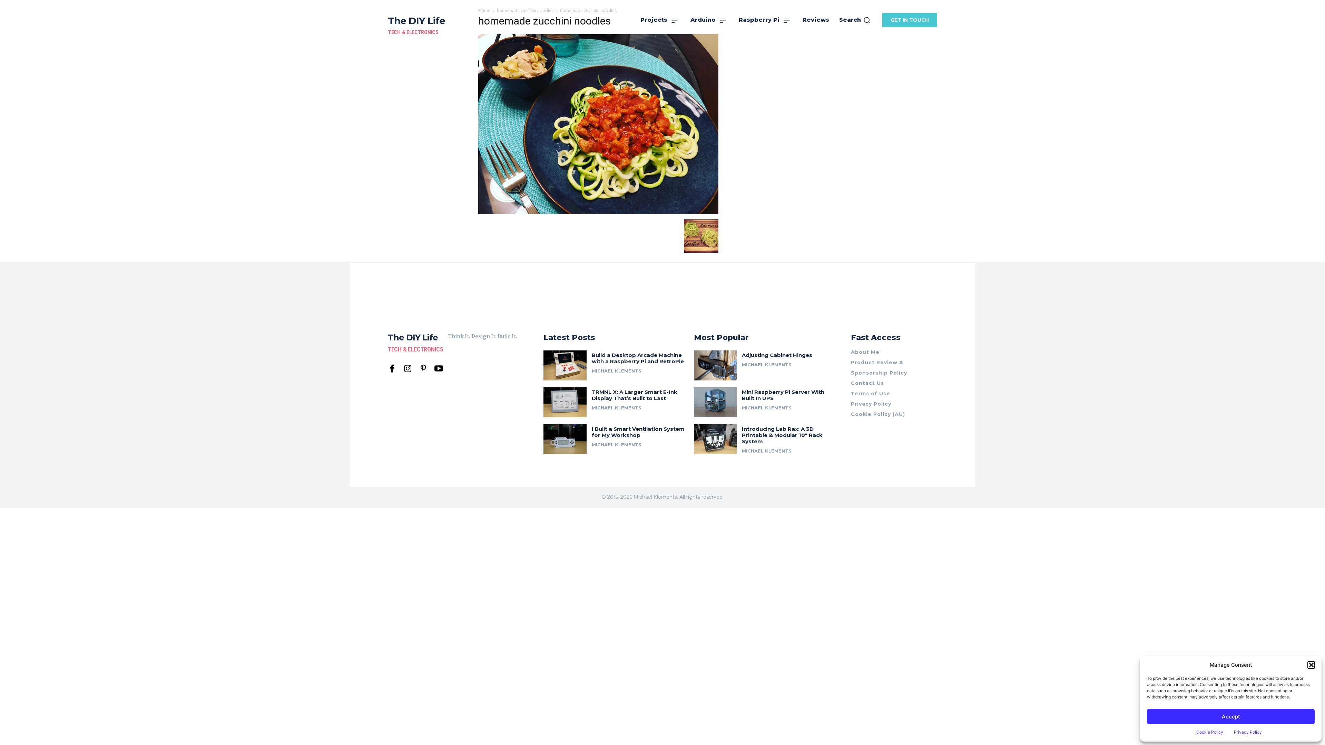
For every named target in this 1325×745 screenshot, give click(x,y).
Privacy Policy (1248, 732)
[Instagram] (407, 369)
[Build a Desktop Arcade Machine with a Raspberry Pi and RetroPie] (565, 365)
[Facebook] (392, 369)
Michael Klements (616, 371)
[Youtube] (438, 369)
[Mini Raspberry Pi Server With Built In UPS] (715, 402)
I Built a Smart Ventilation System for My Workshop (638, 432)
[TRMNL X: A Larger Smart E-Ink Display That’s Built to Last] (565, 402)
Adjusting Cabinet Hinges (777, 355)
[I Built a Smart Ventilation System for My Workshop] (565, 439)
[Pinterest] (423, 369)
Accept (1231, 716)
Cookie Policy (1209, 732)
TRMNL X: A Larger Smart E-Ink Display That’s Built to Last (634, 395)
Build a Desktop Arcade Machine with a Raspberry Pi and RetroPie (638, 358)
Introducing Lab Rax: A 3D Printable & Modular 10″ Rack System (782, 435)
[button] (1311, 665)
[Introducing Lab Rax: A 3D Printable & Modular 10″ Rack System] (715, 439)
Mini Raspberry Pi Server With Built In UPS (783, 395)
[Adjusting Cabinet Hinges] (715, 365)
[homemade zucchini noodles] (598, 212)
